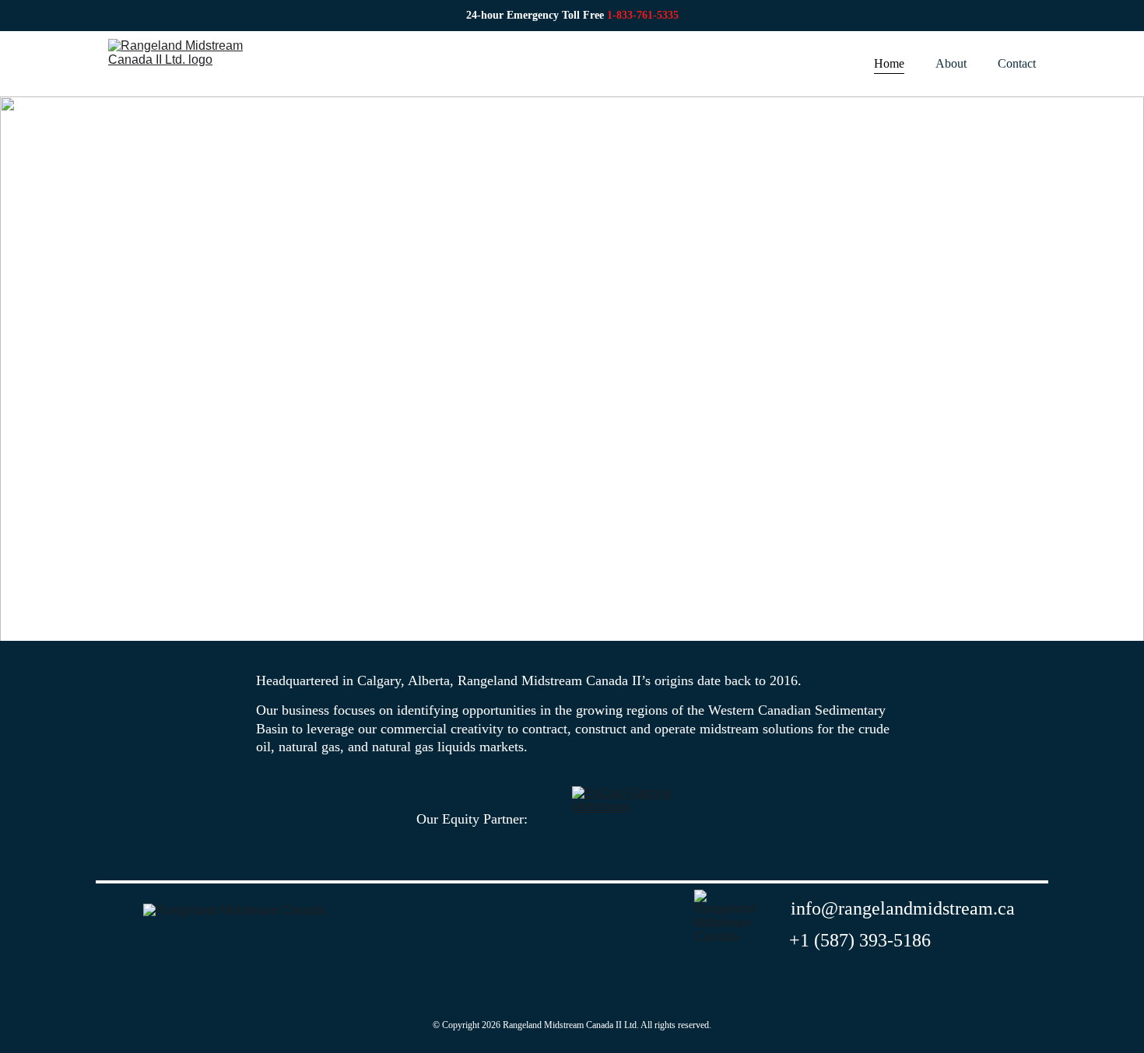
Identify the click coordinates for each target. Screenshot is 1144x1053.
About (951, 63)
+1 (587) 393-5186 (860, 940)
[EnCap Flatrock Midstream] (624, 819)
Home (889, 63)
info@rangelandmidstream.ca (903, 908)
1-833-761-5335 (643, 15)
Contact (1017, 63)
